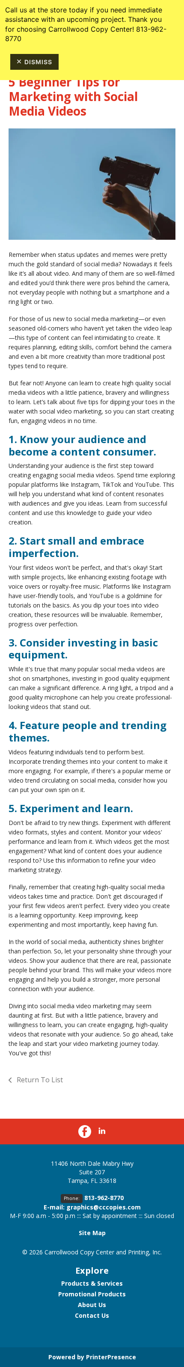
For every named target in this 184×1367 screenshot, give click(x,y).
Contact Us (92, 1315)
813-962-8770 (104, 1198)
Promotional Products (92, 1294)
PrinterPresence (111, 1357)
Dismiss (38, 62)
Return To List (39, 1079)
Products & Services (92, 1283)
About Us (92, 1305)
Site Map (92, 1233)
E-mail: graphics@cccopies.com (92, 1207)
